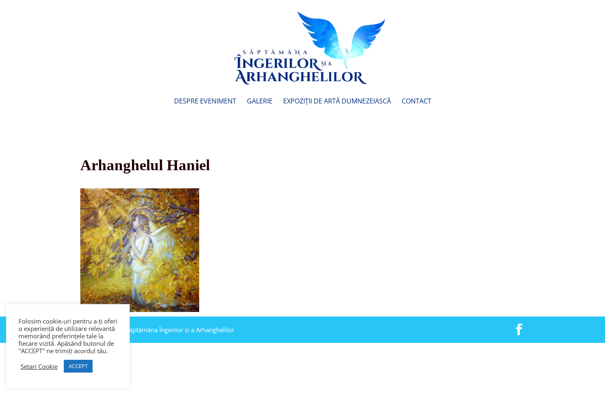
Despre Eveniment (205, 102)
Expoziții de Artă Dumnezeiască (337, 102)
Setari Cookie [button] (39, 366)
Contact (416, 102)
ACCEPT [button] (78, 366)
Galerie (259, 102)
